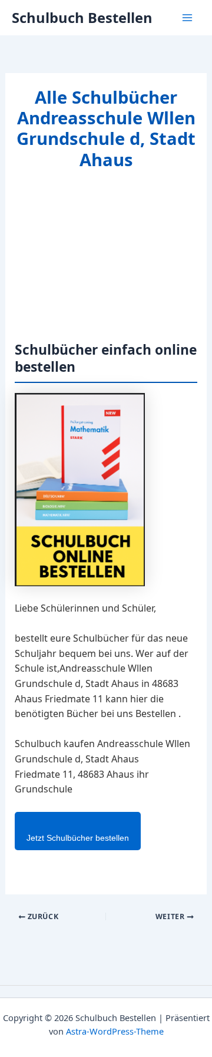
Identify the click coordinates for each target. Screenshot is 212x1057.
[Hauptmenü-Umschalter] (187, 18)
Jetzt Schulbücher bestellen (77, 838)
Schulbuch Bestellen (82, 17)
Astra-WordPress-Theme (115, 1031)
